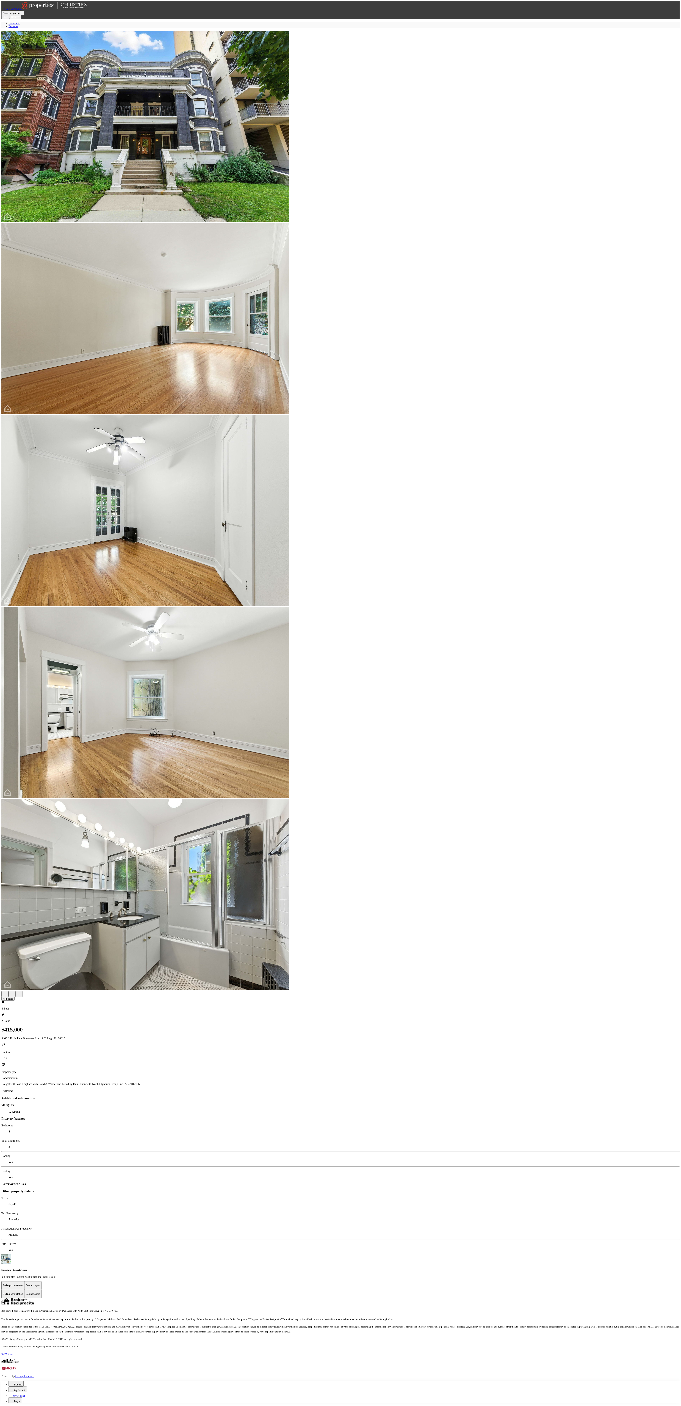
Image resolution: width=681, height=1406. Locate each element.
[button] (340, 127)
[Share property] (19, 994)
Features (13, 26)
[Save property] (12, 994)
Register (15, 17)
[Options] (5, 994)
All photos (8, 998)
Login (5, 17)
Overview (14, 23)
